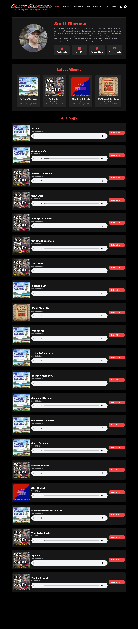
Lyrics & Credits (116, 133)
